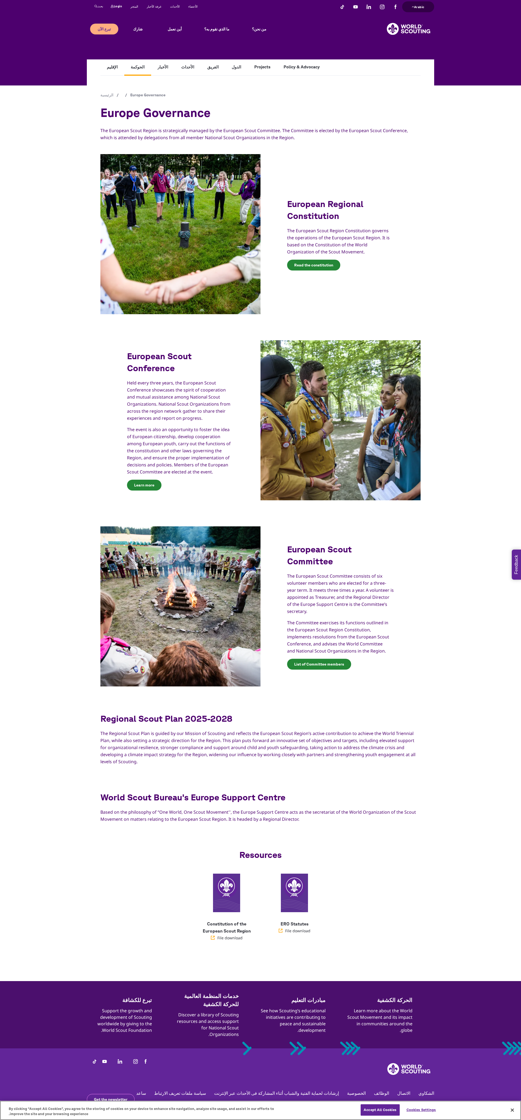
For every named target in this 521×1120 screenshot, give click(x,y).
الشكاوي (426, 1093)
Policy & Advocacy (302, 67)
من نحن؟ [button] (259, 29)
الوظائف (381, 1093)
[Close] (512, 1110)
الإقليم (112, 67)
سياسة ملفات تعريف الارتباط (180, 1093)
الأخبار (163, 67)
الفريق (213, 67)
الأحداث (175, 6)
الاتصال (403, 1093)
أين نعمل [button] (175, 29)
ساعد (141, 1093)
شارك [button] (138, 29)
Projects (262, 67)
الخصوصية (356, 1093)
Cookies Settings (421, 1110)
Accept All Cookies (380, 1110)
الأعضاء (193, 6)
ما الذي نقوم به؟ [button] (217, 29)
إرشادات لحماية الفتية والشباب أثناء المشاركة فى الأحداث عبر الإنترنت (276, 1093)
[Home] (408, 24)
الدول (236, 67)
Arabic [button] (419, 6)
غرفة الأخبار (154, 6)
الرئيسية (106, 95)
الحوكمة (138, 67)
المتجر (134, 6)
